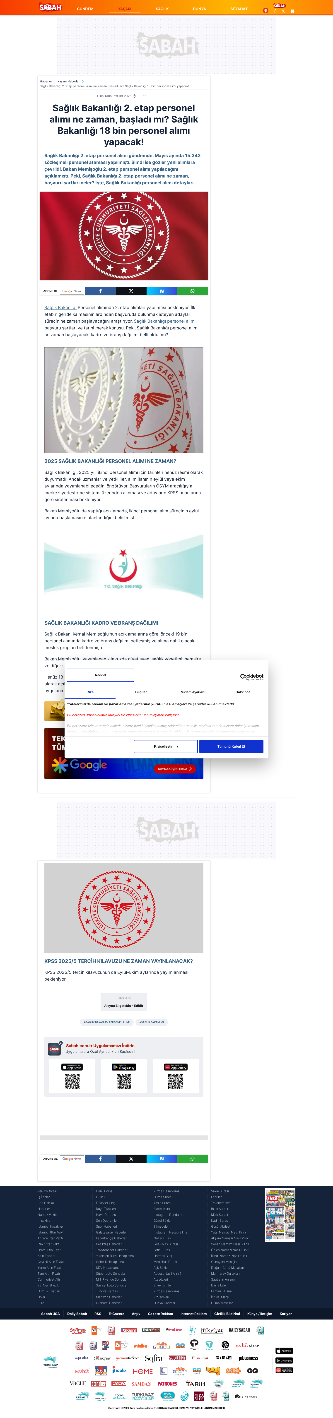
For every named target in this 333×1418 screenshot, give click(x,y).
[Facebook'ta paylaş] (100, 291)
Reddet (100, 675)
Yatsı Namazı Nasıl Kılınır (229, 1232)
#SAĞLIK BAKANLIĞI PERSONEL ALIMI (107, 1022)
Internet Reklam (194, 1314)
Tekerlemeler (220, 1203)
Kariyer (286, 1314)
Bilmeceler (161, 1226)
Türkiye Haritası (107, 1291)
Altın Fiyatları (47, 1256)
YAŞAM (124, 9)
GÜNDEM (85, 9)
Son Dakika (46, 1203)
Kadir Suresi (220, 1220)
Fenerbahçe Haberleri (111, 1238)
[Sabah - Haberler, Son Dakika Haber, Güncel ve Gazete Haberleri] (50, 7)
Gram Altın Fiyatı (49, 1250)
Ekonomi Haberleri (109, 1303)
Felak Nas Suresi (166, 1244)
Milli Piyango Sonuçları (112, 1279)
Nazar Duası (162, 1238)
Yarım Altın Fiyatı (50, 1267)
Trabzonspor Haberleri (112, 1250)
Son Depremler (107, 1220)
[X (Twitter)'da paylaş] (131, 291)
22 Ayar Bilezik (48, 1285)
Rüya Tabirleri (106, 1209)
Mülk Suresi (219, 1214)
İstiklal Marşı (220, 1297)
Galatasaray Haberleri (112, 1232)
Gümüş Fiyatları (49, 1291)
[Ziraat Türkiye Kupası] (265, 11)
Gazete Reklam (160, 1314)
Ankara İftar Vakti (50, 1238)
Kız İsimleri (161, 1297)
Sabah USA (50, 1314)
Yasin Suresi (162, 1203)
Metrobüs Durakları (167, 1262)
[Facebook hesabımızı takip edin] (275, 11)
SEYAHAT (239, 9)
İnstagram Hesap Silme (170, 1232)
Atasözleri (161, 1279)
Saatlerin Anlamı (223, 1279)
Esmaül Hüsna (221, 1291)
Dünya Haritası (164, 1303)
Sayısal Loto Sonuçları (112, 1285)
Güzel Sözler (163, 1220)
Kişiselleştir (163, 746)
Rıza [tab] (90, 692)
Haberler (46, 81)
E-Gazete (116, 1314)
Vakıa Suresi (220, 1191)
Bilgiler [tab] (141, 692)
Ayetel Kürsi (162, 1209)
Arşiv (136, 1314)
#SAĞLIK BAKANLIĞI (152, 1022)
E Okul (100, 1197)
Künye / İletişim (259, 1314)
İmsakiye (44, 1220)
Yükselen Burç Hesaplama (115, 1256)
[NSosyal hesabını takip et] (291, 11)
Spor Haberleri (106, 1226)
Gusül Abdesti (221, 1226)
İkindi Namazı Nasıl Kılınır (229, 1256)
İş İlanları (44, 1197)
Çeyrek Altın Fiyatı (51, 1262)
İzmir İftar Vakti (49, 1244)
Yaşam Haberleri (69, 81)
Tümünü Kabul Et (231, 746)
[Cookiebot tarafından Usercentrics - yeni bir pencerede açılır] (243, 677)
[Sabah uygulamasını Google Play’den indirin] (124, 1076)
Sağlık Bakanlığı (60, 307)
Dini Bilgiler (219, 1285)
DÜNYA (199, 9)
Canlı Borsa (104, 1191)
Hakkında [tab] (243, 692)
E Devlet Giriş (105, 1203)
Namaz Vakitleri (49, 1214)
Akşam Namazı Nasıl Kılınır (230, 1238)
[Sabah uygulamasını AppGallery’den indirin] (176, 1076)
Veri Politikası (47, 1191)
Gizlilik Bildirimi (227, 1314)
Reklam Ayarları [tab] (192, 692)
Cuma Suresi (163, 1197)
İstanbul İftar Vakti (51, 1232)
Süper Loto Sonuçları (111, 1273)
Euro (41, 1303)
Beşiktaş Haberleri (109, 1244)
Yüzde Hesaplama (167, 1191)
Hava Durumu (106, 1214)
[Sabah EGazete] (280, 1247)
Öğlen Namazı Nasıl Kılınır (230, 1250)
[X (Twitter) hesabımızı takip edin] (283, 11)
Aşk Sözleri (161, 1267)
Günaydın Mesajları (225, 1262)
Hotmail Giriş (163, 1256)
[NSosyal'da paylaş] (162, 291)
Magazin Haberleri (109, 1297)
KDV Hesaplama (108, 1267)
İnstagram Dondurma (169, 1214)
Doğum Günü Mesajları (227, 1267)
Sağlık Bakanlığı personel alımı (165, 321)
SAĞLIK (162, 9)
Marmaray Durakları (225, 1273)
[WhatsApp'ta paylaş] (192, 291)
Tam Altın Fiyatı (49, 1273)
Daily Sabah (77, 1314)
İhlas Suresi (219, 1209)
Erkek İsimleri (163, 1285)
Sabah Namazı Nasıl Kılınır (230, 1244)
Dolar (41, 1297)
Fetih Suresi (162, 1250)
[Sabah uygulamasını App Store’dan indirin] (72, 1076)
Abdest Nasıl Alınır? (167, 1273)
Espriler (216, 1197)
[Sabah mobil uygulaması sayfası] (55, 1048)
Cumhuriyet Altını (50, 1279)
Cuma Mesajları (222, 1303)
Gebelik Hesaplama (110, 1262)
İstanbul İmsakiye (50, 1226)
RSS (97, 1314)
